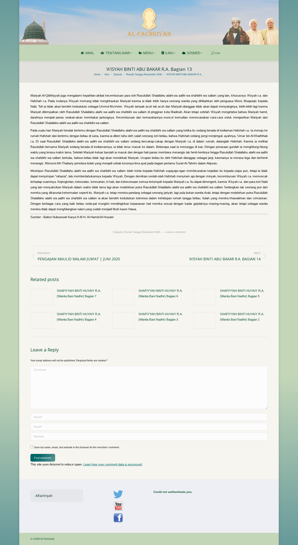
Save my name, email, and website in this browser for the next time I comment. (77, 447)
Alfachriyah (44, 495)
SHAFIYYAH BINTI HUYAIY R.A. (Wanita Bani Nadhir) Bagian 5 (242, 293)
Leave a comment (175, 232)
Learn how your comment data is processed (113, 464)
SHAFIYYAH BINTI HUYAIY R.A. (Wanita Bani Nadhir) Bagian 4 (79, 316)
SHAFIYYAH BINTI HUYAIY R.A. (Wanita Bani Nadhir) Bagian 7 (79, 293)
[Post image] (41, 297)
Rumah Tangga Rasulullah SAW (142, 232)
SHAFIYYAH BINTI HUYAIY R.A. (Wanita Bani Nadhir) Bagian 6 (160, 293)
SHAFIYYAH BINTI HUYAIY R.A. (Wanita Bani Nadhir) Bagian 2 (242, 316)
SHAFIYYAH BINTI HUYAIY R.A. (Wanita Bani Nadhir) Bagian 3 (160, 316)
